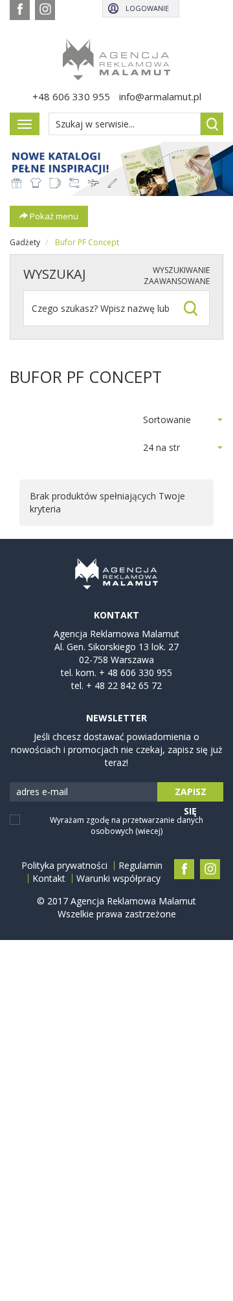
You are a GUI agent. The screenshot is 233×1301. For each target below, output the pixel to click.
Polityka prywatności (64, 865)
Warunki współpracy (118, 878)
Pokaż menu (53, 216)
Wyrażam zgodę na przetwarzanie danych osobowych (126, 825)
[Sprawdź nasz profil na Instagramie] (45, 10)
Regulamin (140, 865)
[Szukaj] (212, 124)
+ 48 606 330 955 (135, 672)
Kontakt (48, 878)
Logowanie (147, 8)
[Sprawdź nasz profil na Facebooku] (20, 10)
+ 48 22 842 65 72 (124, 685)
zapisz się (190, 793)
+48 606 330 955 (71, 96)
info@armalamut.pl (160, 96)
